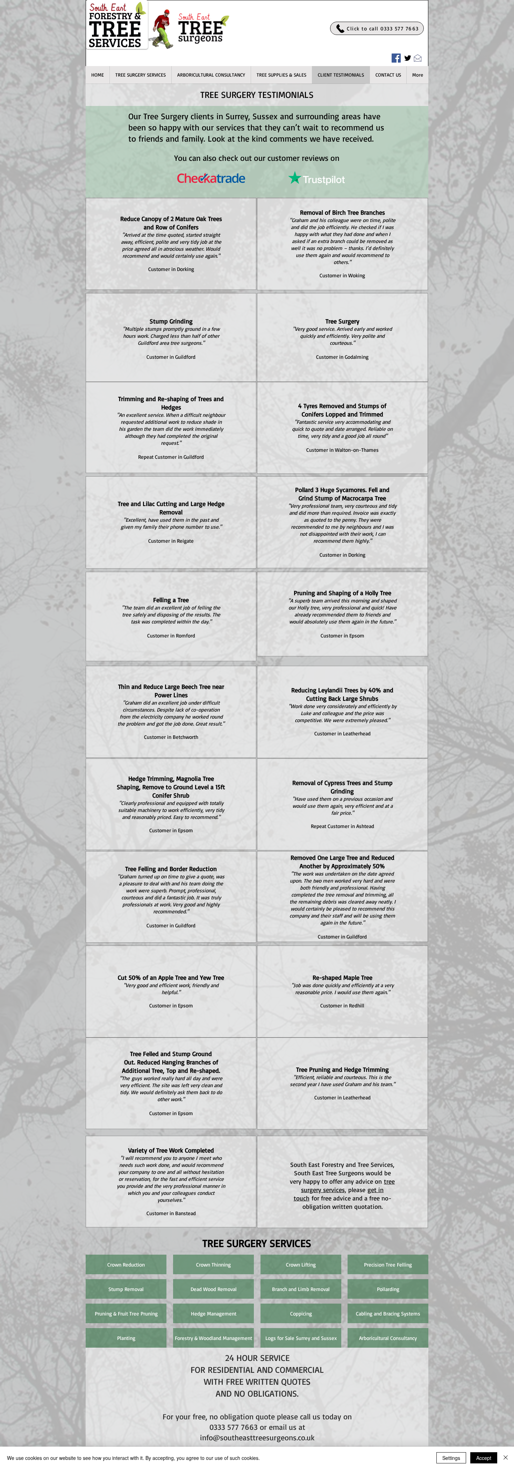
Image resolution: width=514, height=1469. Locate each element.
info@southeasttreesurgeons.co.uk (257, 1437)
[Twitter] (407, 58)
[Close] (505, 1457)
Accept (483, 1457)
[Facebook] (396, 58)
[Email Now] (417, 58)
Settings (451, 1457)
